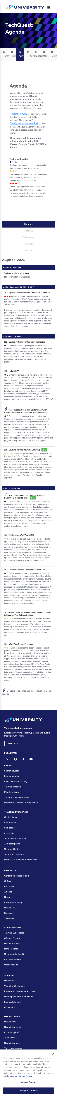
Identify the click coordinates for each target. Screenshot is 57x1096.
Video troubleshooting (14, 986)
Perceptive (9, 886)
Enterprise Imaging (13, 902)
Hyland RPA (10, 907)
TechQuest (9, 1037)
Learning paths (11, 776)
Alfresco (8, 892)
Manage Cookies (28, 1082)
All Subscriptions (12, 843)
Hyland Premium (12, 943)
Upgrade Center (12, 849)
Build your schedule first (24, 123)
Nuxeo (7, 897)
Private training (11, 792)
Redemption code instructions (18, 996)
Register (53, 56)
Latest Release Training (15, 781)
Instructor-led (10, 822)
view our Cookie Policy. (21, 1076)
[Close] (53, 1053)
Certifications (10, 817)
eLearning (9, 833)
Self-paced (9, 828)
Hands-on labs (11, 949)
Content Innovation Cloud (16, 876)
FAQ (45, 56)
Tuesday (28, 231)
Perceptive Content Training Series (21, 802)
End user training (12, 959)
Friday (28, 250)
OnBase (8, 881)
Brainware (9, 913)
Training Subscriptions (15, 933)
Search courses (11, 771)
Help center (13, 743)
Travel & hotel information (16, 797)
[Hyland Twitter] (7, 759)
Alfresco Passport (12, 938)
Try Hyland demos (13, 1048)
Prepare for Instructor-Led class (19, 991)
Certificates (37, 56)
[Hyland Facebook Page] (15, 759)
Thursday (28, 244)
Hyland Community (13, 1027)
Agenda (21, 56)
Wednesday (28, 237)
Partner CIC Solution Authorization (20, 859)
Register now (17, 113)
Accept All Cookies (28, 1090)
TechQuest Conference (15, 838)
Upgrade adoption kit (14, 954)
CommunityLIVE (12, 1032)
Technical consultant (14, 854)
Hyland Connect (12, 1043)
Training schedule (12, 786)
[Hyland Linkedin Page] (23, 759)
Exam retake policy (13, 1002)
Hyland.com (10, 1021)
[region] (28, 1072)
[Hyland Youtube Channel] (31, 759)
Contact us (9, 1007)
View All (8, 918)
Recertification (29, 56)
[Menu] (49, 7)
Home (5, 56)
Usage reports (11, 964)
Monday (28, 224)
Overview (13, 56)
